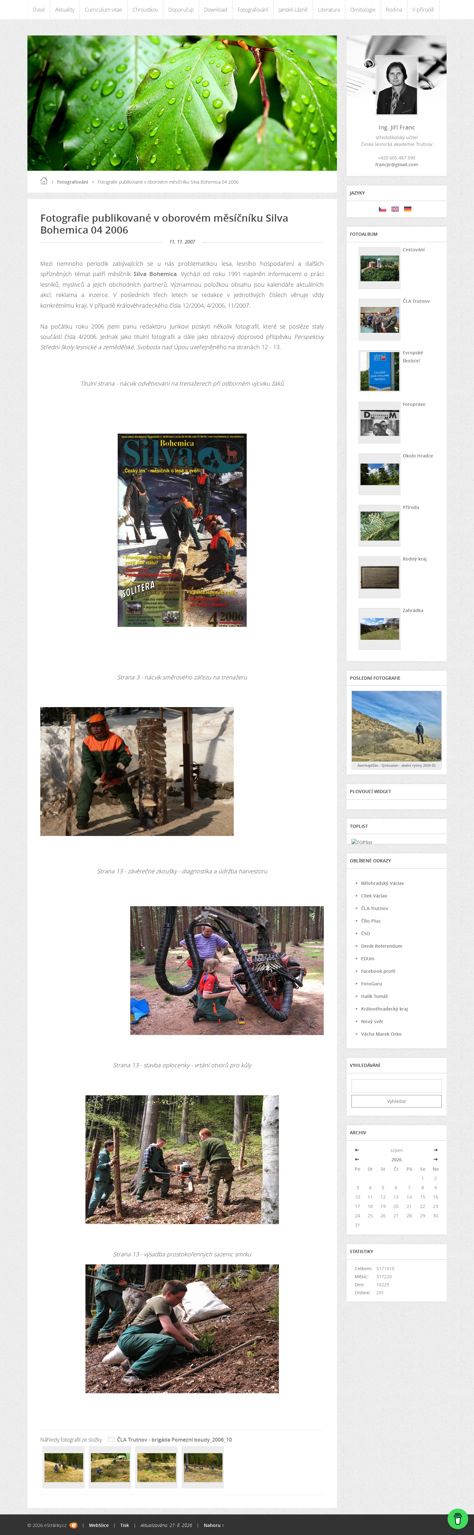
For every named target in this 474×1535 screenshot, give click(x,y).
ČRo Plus (370, 921)
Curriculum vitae (103, 9)
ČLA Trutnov (416, 301)
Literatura (329, 9)
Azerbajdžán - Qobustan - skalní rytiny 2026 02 (397, 765)
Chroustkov (145, 9)
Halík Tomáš (374, 996)
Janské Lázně (293, 9)
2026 (396, 1159)
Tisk (124, 1525)
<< (357, 1150)
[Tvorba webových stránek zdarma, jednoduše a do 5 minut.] (73, 1525)
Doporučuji (181, 9)
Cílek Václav (374, 896)
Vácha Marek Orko (381, 1034)
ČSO (365, 933)
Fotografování (253, 9)
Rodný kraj (415, 559)
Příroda (411, 507)
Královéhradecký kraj (384, 1009)
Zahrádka (413, 610)
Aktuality (64, 9)
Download (215, 9)
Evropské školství (413, 357)
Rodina (394, 9)
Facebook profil (378, 971)
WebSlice (99, 1525)
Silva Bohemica (155, 274)
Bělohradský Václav (382, 883)
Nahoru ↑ (214, 1525)
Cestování (414, 249)
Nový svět (372, 1021)
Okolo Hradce (418, 456)
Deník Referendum (381, 946)
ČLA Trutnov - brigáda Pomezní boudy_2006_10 (174, 1439)
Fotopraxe (414, 404)
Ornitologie (363, 9)
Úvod (39, 9)
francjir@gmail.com (396, 164)
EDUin (367, 958)
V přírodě (423, 9)
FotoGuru (371, 984)
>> (435, 1150)
